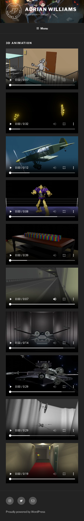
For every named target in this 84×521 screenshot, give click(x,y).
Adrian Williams (51, 9)
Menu (44, 28)
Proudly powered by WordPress (25, 511)
